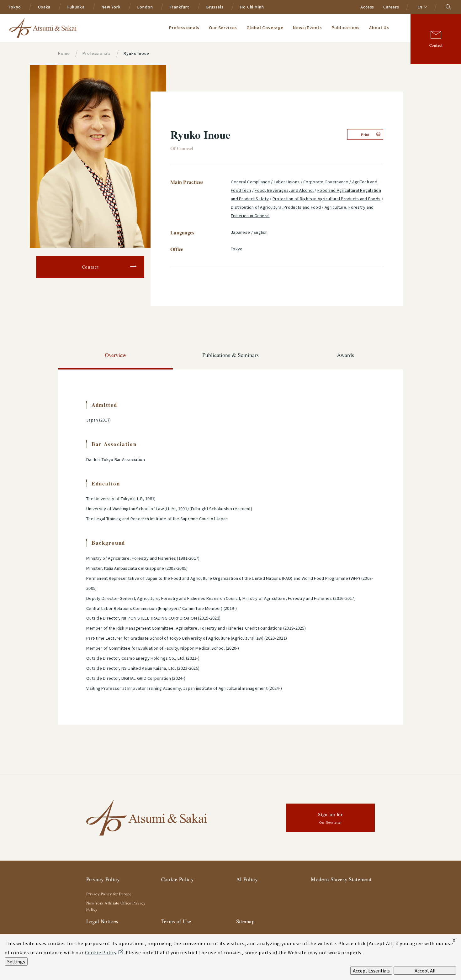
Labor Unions (286, 182)
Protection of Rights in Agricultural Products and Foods (326, 199)
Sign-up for (330, 818)
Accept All (425, 970)
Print (365, 134)
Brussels (215, 6)
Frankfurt (179, 6)
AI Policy (247, 879)
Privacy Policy (103, 879)
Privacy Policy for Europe (109, 894)
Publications (345, 27)
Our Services (223, 27)
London (145, 6)
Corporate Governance (325, 182)
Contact (435, 45)
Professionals (184, 27)
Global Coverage (264, 27)
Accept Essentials (371, 970)
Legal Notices (102, 921)
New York (111, 6)
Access (367, 6)
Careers (391, 6)
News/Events (307, 27)
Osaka (44, 6)
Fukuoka (76, 6)
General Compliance (250, 182)
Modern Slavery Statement (341, 879)
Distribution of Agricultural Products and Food (276, 207)
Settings (16, 961)
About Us (379, 27)
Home (64, 53)
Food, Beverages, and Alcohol (284, 190)
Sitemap (245, 921)
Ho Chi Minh (252, 6)
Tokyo (14, 6)
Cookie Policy (177, 879)
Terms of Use (176, 921)
